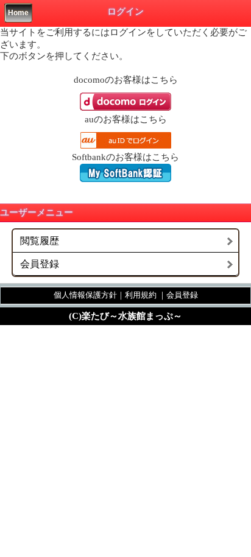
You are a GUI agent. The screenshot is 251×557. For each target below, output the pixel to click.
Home (18, 13)
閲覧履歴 (39, 241)
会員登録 (39, 264)
